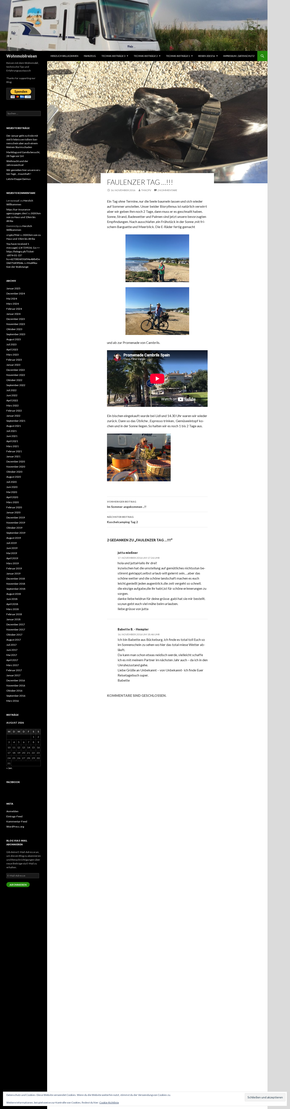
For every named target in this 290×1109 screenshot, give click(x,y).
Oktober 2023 (14, 329)
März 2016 (12, 700)
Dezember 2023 (15, 319)
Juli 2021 (11, 431)
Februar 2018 (14, 614)
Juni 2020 (11, 487)
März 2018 (12, 609)
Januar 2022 (13, 415)
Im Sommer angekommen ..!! (126, 504)
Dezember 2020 (15, 461)
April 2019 (12, 558)
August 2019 (13, 537)
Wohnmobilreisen (21, 56)
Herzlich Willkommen (64, 56)
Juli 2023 (11, 344)
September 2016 (15, 695)
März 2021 (12, 446)
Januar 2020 (13, 512)
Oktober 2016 (14, 690)
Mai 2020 (11, 492)
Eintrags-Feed (14, 816)
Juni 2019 (11, 548)
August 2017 (13, 639)
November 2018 (15, 583)
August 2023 (13, 339)
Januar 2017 (13, 675)
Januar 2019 (13, 573)
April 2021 (12, 441)
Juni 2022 (11, 395)
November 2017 (15, 629)
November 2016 (15, 685)
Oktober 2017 (14, 634)
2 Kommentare (167, 190)
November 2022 (15, 375)
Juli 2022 (11, 390)
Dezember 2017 (15, 624)
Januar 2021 (13, 456)
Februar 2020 (14, 507)
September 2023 (15, 334)
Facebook (13, 782)
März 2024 (12, 303)
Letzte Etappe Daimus (18, 179)
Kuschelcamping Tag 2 (122, 519)
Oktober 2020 (14, 471)
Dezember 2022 (15, 369)
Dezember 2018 (15, 578)
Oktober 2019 (14, 527)
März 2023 (12, 354)
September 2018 (15, 588)
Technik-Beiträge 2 (146, 56)
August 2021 (13, 425)
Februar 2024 (14, 308)
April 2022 (12, 400)
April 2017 (12, 660)
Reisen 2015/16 (206, 56)
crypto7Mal (12, 235)
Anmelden (12, 811)
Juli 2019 (11, 543)
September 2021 (15, 420)
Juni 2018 (11, 599)
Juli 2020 (11, 481)
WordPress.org (15, 826)
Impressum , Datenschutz (239, 56)
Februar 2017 (14, 670)
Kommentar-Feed (16, 821)
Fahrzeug (90, 56)
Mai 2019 (11, 553)
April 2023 (12, 349)
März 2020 (12, 502)
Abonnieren (18, 884)
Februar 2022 (14, 410)
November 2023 (15, 324)
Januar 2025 (13, 288)
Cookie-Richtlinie (109, 1102)
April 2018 (12, 604)
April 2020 (12, 497)
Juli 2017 (11, 644)
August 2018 (13, 593)
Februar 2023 (14, 359)
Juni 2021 (11, 436)
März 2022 (12, 405)
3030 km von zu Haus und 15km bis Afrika (23, 217)
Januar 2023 (13, 364)
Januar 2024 (13, 313)
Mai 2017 (11, 655)
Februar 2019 (14, 568)
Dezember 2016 (15, 680)
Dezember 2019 (15, 517)
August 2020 (13, 476)
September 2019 (15, 532)
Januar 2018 (13, 619)
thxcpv (146, 190)
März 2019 (12, 563)
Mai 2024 (11, 298)
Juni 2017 (11, 649)
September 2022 (15, 385)
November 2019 (15, 522)
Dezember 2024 (15, 293)
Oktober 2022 (14, 380)
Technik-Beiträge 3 (113, 56)
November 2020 (15, 466)
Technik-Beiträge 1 (178, 56)
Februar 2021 (14, 451)
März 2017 (12, 665)
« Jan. (9, 768)
